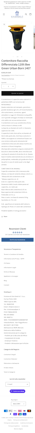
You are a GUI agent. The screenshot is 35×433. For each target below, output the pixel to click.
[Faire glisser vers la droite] (22, 57)
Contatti (6, 285)
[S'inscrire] (27, 384)
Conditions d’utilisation (26, 423)
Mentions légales (18, 429)
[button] (4, 14)
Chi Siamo (7, 263)
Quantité (3, 82)
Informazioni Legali (10, 267)
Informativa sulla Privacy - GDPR (14, 259)
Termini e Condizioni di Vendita (13, 254)
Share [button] (5, 216)
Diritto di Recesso (9, 272)
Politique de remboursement (11, 423)
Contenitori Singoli (10, 354)
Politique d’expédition (14, 426)
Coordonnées (25, 426)
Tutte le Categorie (9, 372)
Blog (5, 280)
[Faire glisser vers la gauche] (13, 57)
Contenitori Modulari (10, 359)
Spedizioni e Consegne (11, 276)
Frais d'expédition (5, 75)
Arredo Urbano (8, 368)
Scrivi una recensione (17, 240)
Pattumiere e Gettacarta (11, 363)
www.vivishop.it (10, 417)
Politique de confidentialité (20, 420)
